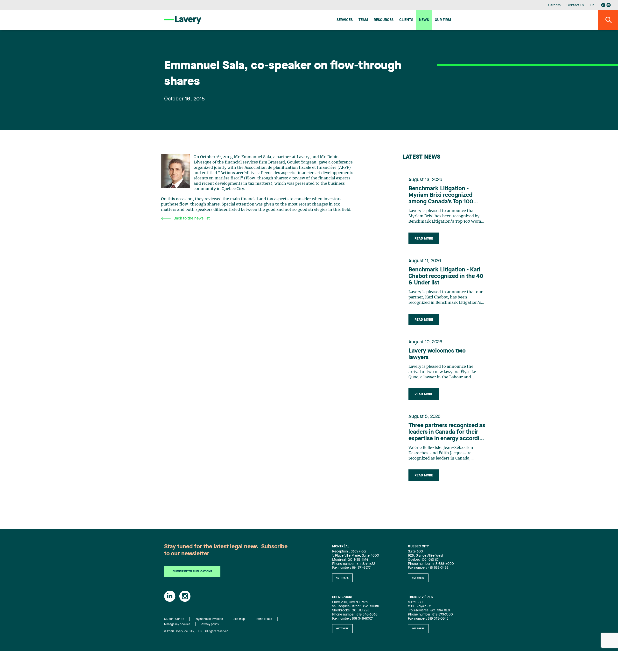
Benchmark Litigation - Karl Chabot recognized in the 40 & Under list (445, 276)
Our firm (443, 20)
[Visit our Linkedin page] (603, 5)
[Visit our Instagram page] (608, 5)
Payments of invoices (209, 619)
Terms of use (263, 619)
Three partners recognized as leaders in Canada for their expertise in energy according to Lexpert (447, 432)
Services (345, 20)
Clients (406, 20)
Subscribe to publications (192, 571)
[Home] (182, 20)
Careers (554, 5)
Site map (239, 619)
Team (363, 20)
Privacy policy (210, 624)
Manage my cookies (177, 624)
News (424, 20)
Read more (423, 238)
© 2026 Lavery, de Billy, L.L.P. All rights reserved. (196, 631)
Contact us (575, 5)
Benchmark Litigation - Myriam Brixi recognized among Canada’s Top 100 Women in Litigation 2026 (442, 195)
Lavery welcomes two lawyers (437, 354)
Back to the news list (192, 218)
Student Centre (174, 619)
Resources (383, 20)
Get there (342, 578)
